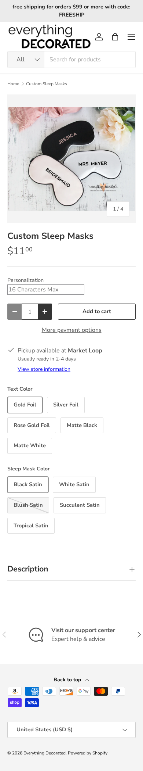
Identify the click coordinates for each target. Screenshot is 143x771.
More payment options (72, 330)
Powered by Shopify (87, 753)
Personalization (25, 280)
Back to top (68, 679)
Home (13, 84)
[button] (115, 37)
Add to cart (96, 311)
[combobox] (71, 59)
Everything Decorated (44, 753)
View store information (44, 369)
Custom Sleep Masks (46, 84)
